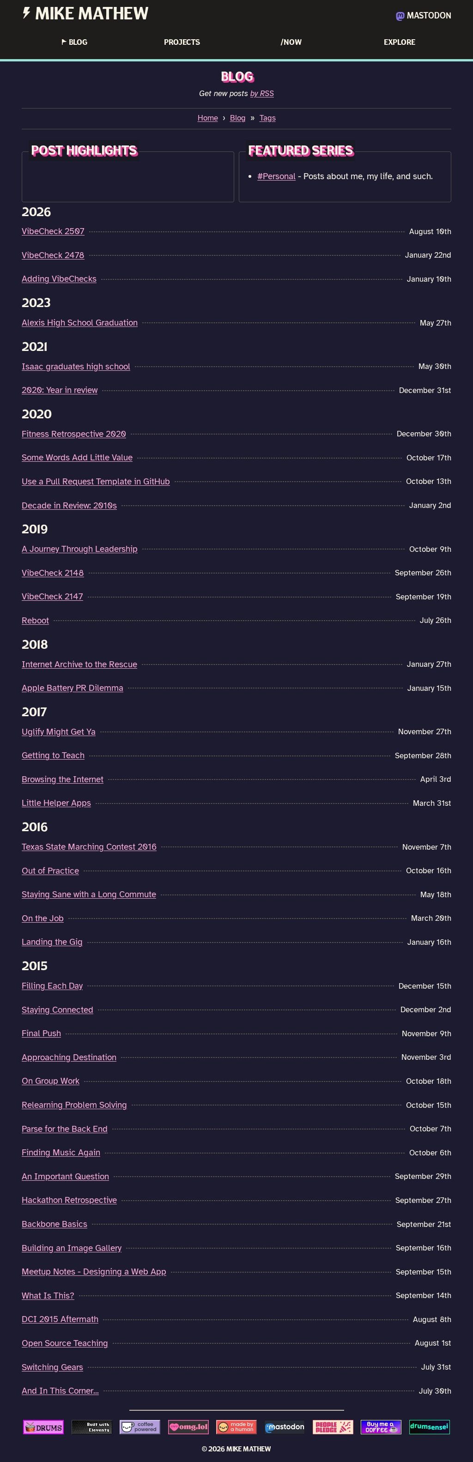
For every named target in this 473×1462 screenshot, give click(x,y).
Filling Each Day (52, 985)
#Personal (276, 176)
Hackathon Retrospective (69, 1200)
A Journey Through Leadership (80, 549)
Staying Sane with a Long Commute (89, 894)
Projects (182, 42)
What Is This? (48, 1295)
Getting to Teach (53, 755)
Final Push (41, 1033)
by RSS (262, 93)
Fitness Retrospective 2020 (74, 434)
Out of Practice (50, 870)
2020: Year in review (59, 390)
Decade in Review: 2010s (69, 505)
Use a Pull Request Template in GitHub (96, 481)
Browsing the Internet (62, 779)
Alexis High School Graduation (80, 322)
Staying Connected (57, 1009)
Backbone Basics (54, 1224)
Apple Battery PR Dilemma (72, 688)
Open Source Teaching (65, 1343)
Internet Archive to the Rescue (79, 664)
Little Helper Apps (56, 803)
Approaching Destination (69, 1057)
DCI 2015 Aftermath (60, 1319)
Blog (74, 42)
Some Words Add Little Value (77, 457)
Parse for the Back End (65, 1129)
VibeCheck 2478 (53, 255)
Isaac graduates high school (76, 366)
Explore (399, 42)
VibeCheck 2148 (53, 573)
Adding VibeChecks (59, 278)
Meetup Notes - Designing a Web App (94, 1271)
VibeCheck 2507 (53, 231)
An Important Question (65, 1176)
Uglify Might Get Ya (59, 731)
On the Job (43, 918)
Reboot (35, 620)
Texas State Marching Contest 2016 (89, 846)
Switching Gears (52, 1367)
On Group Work (50, 1081)
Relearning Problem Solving (74, 1105)
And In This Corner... (60, 1390)
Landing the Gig (52, 942)
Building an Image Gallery (71, 1248)
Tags (268, 118)
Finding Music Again (61, 1152)
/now (291, 42)
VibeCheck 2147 (52, 596)
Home (208, 118)
